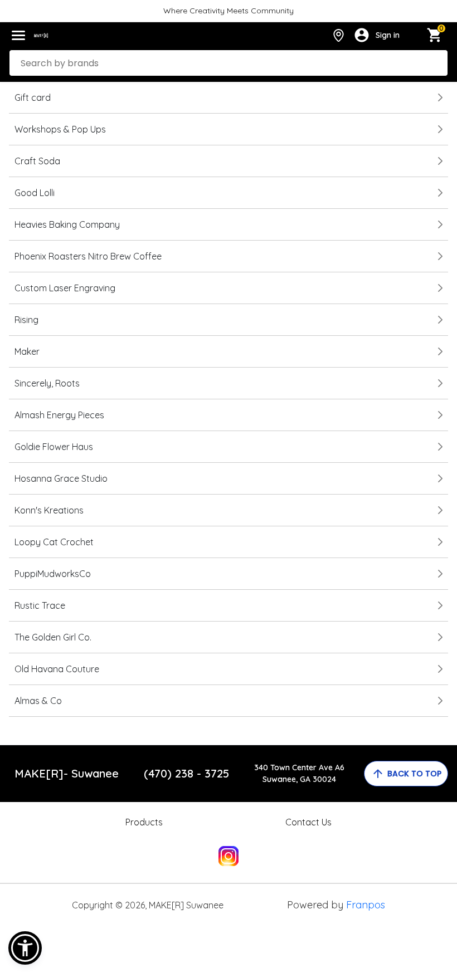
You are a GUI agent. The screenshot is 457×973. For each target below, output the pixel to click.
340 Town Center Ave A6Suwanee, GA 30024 (299, 773)
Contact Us (308, 822)
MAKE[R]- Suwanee (66, 773)
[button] (25, 948)
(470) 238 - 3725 (186, 773)
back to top (414, 773)
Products (144, 822)
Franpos (365, 904)
